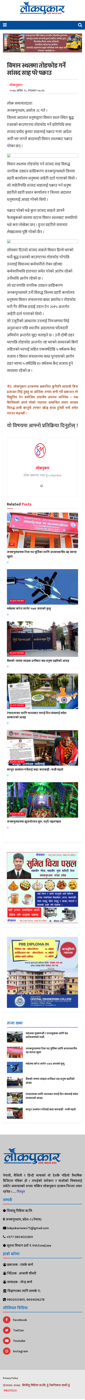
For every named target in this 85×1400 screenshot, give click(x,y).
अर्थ (11, 544)
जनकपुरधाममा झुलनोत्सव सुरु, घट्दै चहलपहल (34, 821)
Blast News (17, 601)
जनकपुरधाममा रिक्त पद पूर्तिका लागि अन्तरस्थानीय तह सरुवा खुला (42, 554)
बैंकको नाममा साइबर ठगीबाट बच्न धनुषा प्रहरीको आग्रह (38, 661)
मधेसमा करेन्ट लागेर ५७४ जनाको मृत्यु (29, 608)
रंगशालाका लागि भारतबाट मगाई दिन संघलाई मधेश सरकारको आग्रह (36, 715)
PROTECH (10, 1390)
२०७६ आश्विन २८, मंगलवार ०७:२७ (26, 90)
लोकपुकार (16, 85)
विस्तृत (21, 1191)
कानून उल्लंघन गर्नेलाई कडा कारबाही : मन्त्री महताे (35, 769)
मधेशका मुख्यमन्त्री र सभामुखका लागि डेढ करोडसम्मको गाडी (47, 1035)
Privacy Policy (10, 1378)
